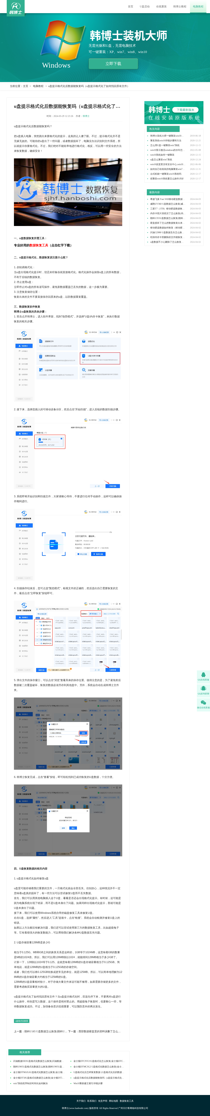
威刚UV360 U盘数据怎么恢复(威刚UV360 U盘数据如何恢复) (168, 204)
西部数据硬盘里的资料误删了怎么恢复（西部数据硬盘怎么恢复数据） (100, 1031)
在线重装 (161, 6)
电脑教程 (198, 6)
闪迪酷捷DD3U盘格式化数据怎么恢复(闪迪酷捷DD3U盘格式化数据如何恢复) (52, 1061)
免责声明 (102, 1101)
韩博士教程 (179, 6)
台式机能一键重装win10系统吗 (165, 174)
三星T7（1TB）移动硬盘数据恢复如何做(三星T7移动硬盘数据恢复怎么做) (168, 209)
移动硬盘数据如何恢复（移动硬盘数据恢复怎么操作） (168, 228)
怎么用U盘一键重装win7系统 (164, 145)
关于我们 (81, 1101)
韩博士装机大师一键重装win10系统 (168, 136)
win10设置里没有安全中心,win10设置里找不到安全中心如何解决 (168, 164)
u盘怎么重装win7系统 (161, 160)
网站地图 (113, 1101)
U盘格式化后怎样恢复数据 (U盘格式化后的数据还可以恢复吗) (105, 1072)
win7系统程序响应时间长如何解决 (30, 1083)
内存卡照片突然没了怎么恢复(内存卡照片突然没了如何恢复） (168, 213)
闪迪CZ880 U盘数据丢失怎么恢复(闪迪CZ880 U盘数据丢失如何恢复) (168, 232)
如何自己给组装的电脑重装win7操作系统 (168, 169)
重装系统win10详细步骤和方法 (165, 141)
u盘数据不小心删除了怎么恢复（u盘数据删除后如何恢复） (168, 242)
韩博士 (86, 116)
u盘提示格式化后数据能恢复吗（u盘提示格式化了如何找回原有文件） (109, 1078)
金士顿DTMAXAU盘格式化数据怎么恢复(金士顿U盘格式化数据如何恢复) (50, 1072)
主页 (25, 86)
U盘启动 (145, 6)
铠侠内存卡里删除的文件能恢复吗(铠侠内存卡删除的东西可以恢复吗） (168, 237)
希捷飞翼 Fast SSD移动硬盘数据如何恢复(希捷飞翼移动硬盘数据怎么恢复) (168, 199)
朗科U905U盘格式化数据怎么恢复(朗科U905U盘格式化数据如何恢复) (48, 1066)
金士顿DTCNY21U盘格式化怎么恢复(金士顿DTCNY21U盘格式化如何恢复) (111, 1061)
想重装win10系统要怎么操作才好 (167, 179)
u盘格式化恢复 (21, 1021)
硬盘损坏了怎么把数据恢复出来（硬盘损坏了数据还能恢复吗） (168, 223)
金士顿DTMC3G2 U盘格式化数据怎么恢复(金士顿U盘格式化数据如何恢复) (111, 1066)
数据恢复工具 (127, 1101)
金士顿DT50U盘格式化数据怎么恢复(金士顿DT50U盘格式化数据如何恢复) (51, 1078)
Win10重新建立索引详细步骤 (88, 1083)
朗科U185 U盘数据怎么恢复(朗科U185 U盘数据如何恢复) (46, 1031)
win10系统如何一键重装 (162, 155)
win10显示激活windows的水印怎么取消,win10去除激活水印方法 (168, 150)
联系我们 (91, 1101)
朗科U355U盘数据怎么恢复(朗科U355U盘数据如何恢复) (168, 218)
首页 (130, 6)
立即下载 (113, 64)
